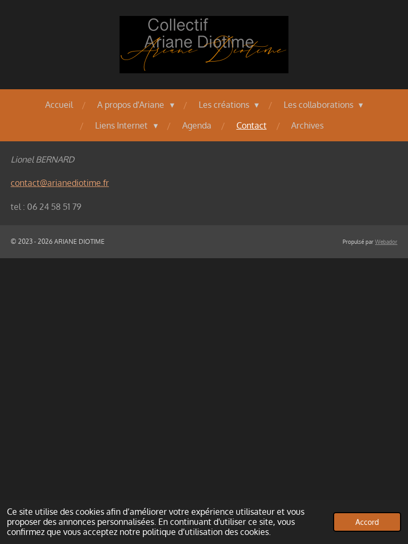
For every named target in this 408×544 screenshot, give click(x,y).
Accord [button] (367, 521)
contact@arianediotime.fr (60, 182)
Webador (386, 242)
